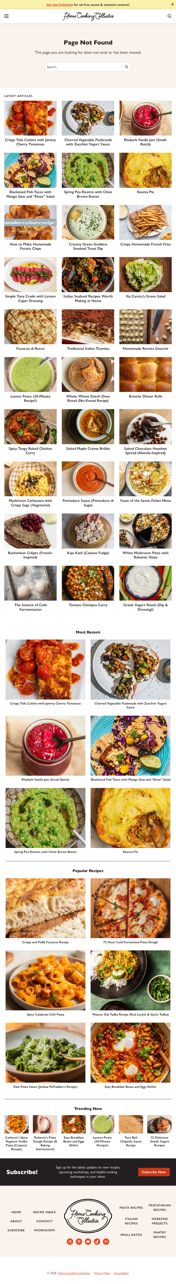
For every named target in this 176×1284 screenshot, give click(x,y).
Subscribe (16, 1230)
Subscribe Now (154, 1172)
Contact (44, 1221)
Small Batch (131, 1235)
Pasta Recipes (131, 1208)
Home (16, 1212)
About (16, 1221)
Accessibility (121, 1273)
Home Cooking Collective (74, 1273)
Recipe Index (44, 1212)
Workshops (44, 1230)
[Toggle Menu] (6, 16)
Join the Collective (60, 5)
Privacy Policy (102, 1273)
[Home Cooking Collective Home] (88, 16)
